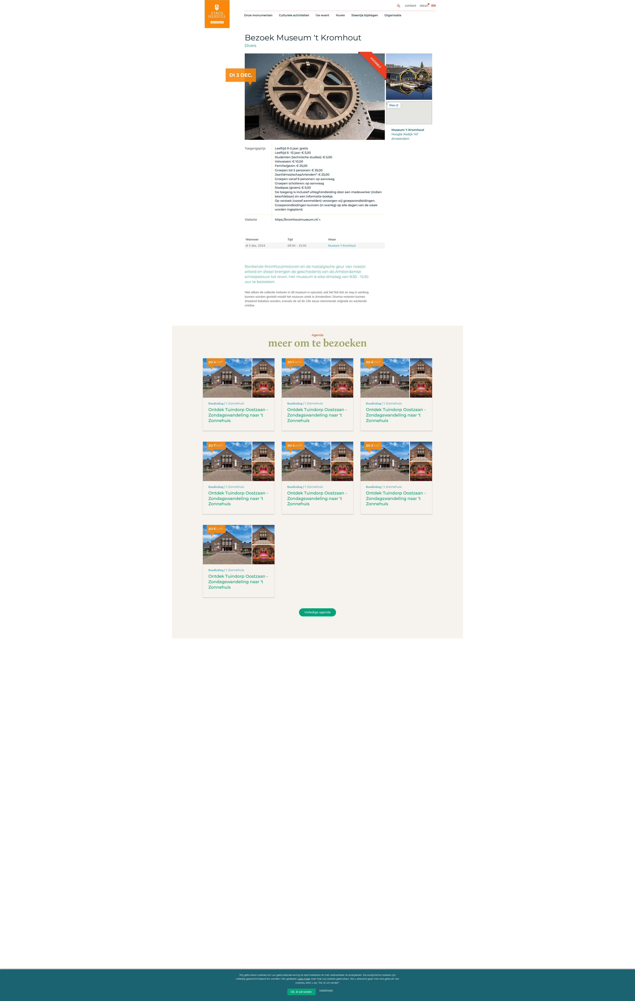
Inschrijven (555, 971)
